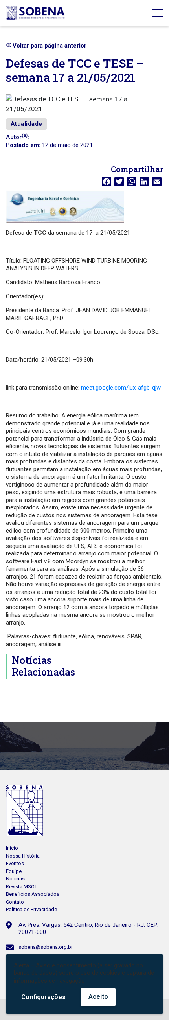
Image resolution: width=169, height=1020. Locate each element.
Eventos (15, 863)
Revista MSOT (21, 887)
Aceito (98, 996)
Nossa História (23, 856)
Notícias (15, 879)
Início (12, 848)
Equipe (14, 871)
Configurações (43, 997)
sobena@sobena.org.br (45, 947)
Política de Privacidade (31, 909)
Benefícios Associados (32, 894)
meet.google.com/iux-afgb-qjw (121, 387)
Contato (15, 902)
